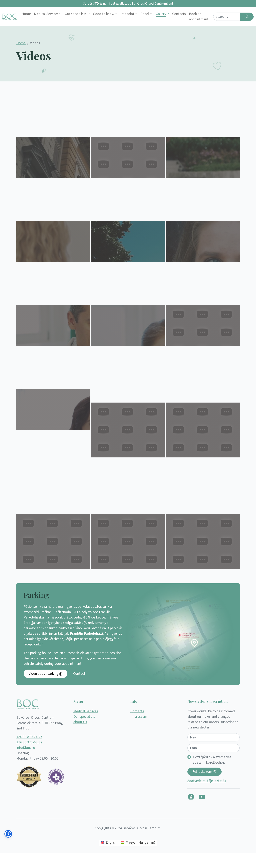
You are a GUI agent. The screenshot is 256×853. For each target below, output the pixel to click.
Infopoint (127, 13)
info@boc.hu (25, 747)
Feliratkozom (202, 771)
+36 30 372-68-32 (29, 742)
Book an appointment (198, 16)
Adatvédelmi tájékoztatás (206, 780)
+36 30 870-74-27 (29, 736)
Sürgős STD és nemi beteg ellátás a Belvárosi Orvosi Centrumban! (128, 3)
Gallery (161, 13)
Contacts (179, 13)
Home (26, 13)
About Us (80, 721)
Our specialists (76, 13)
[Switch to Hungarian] (211, 17)
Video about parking (44, 673)
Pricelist (146, 13)
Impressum (138, 716)
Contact (79, 673)
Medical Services (46, 13)
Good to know (103, 13)
